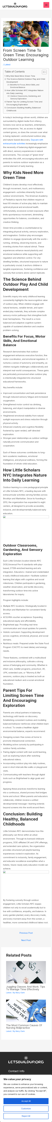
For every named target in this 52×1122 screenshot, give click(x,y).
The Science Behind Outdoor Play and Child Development (26, 80)
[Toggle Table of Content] (43, 72)
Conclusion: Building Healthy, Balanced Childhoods (24, 109)
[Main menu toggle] (46, 5)
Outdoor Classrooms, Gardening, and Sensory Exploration (25, 97)
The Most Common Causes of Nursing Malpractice (24, 1026)
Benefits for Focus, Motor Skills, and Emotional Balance (24, 86)
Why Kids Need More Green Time (20, 76)
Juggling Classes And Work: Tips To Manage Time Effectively (25, 988)
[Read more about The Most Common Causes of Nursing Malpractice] (26, 1010)
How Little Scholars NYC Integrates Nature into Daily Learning (25, 91)
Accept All (26, 1101)
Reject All (26, 1116)
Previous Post (26, 933)
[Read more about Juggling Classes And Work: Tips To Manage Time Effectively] (26, 972)
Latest (7, 64)
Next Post (26, 940)
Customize (26, 1108)
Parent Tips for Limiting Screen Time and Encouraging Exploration (24, 103)
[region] (26, 1098)
